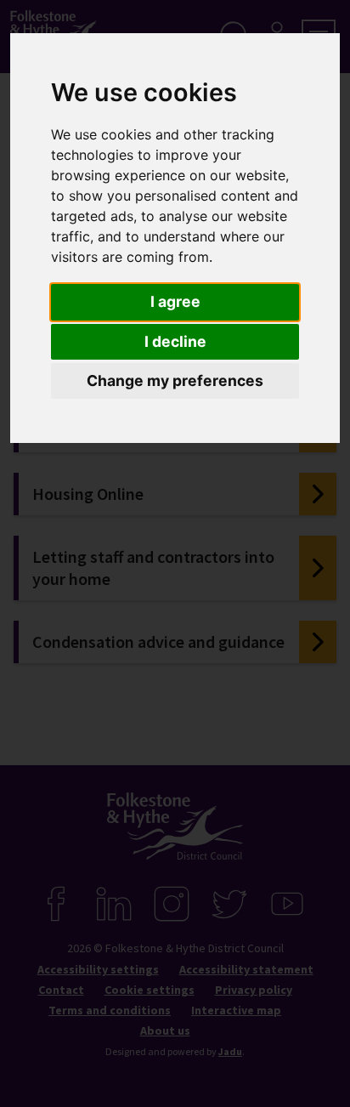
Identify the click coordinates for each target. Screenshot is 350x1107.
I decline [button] (175, 341)
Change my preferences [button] (175, 380)
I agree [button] (175, 301)
